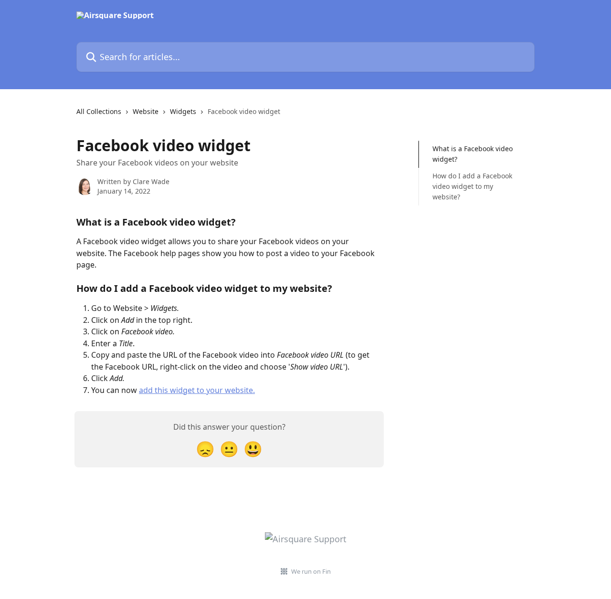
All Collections (98, 111)
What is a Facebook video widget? (472, 154)
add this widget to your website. (197, 390)
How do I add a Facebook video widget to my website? (472, 186)
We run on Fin (311, 571)
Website (145, 111)
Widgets (183, 111)
